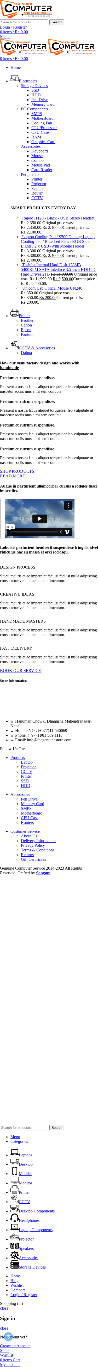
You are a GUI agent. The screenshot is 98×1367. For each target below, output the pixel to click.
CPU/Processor (44, 127)
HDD (36, 95)
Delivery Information (38, 840)
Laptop (27, 762)
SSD (35, 90)
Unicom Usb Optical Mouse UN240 (52, 288)
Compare (18, 1290)
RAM (36, 137)
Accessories (31, 146)
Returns (27, 854)
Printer (36, 179)
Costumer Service (25, 831)
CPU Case (40, 132)
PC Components (34, 109)
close (4, 1308)
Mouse (37, 156)
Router (37, 193)
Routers (27, 822)
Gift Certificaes (33, 859)
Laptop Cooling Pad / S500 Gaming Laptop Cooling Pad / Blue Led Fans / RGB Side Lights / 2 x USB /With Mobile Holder (58, 241)
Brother (27, 320)
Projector (38, 184)
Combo (37, 160)
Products (17, 757)
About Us (29, 836)
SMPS (36, 113)
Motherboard (31, 813)
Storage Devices (34, 85)
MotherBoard (42, 118)
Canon (26, 325)
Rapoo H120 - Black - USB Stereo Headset (58, 218)
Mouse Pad (40, 165)
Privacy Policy (33, 845)
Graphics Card (43, 141)
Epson (26, 330)
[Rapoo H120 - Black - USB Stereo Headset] (21, 218)
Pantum (27, 334)
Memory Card (43, 104)
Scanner (38, 188)
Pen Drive (39, 99)
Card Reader (41, 170)
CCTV (37, 198)
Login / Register (23, 1294)
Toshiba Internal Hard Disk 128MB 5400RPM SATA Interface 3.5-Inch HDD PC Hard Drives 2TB (58, 269)
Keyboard (39, 151)
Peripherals (30, 174)
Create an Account (15, 1346)
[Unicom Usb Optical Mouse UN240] (21, 288)
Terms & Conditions (37, 850)
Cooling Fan (41, 123)
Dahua (26, 352)
